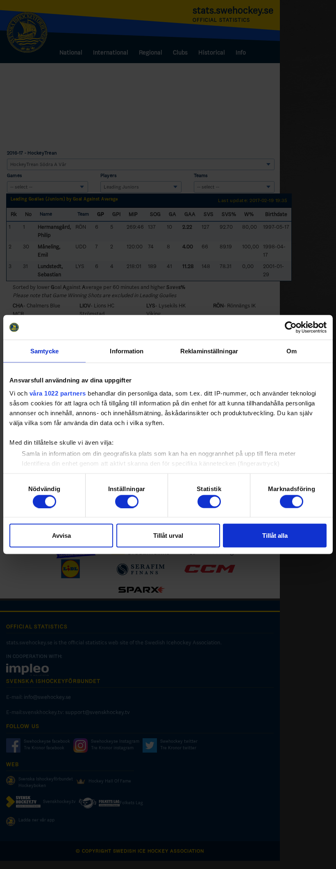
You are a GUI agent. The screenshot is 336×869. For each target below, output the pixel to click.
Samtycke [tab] (44, 351)
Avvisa (61, 535)
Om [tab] (291, 351)
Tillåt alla (275, 535)
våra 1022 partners (58, 392)
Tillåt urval (168, 535)
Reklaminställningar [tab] (209, 351)
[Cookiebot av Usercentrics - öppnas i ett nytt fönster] (291, 327)
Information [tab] (126, 351)
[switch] (126, 501)
